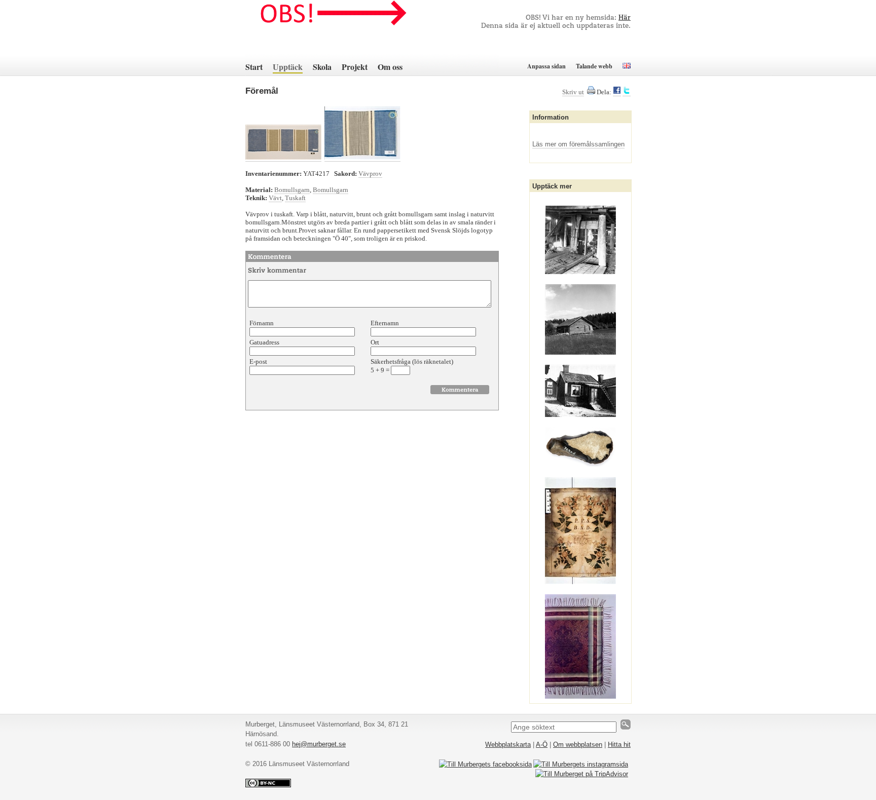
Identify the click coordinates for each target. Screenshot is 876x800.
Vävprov (370, 173)
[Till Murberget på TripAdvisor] (581, 774)
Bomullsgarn (292, 190)
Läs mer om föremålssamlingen (578, 144)
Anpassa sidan (546, 66)
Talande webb (594, 66)
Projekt (355, 66)
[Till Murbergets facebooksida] (485, 764)
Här (624, 18)
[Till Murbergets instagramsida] (580, 764)
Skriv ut (573, 92)
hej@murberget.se (319, 744)
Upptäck (288, 66)
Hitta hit (619, 744)
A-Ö (542, 744)
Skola (322, 66)
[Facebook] (617, 92)
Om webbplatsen (577, 744)
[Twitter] (627, 92)
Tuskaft (295, 198)
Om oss (390, 66)
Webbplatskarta (508, 744)
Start (254, 66)
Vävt (275, 198)
